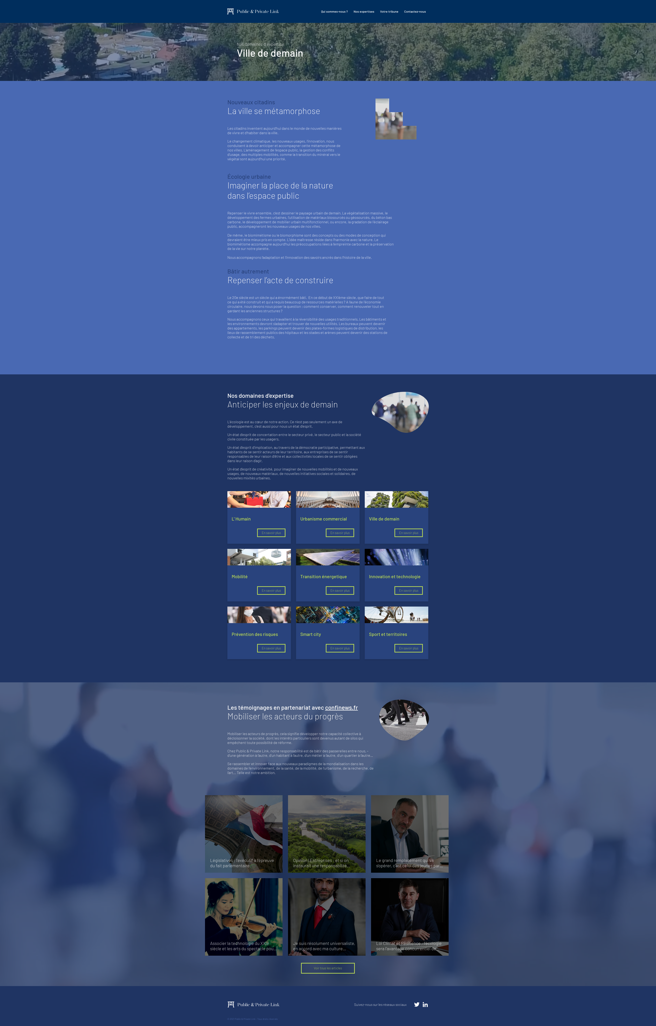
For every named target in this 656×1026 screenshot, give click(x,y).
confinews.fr (341, 707)
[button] (364, 11)
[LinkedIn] (425, 1004)
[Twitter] (416, 1004)
